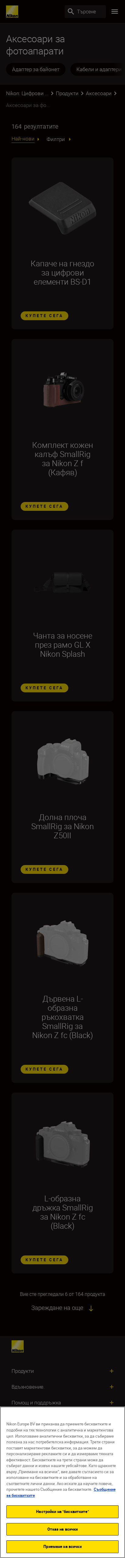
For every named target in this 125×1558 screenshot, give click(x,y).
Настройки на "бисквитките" (62, 1511)
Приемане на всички (62, 1546)
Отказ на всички (62, 1529)
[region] (62, 1482)
